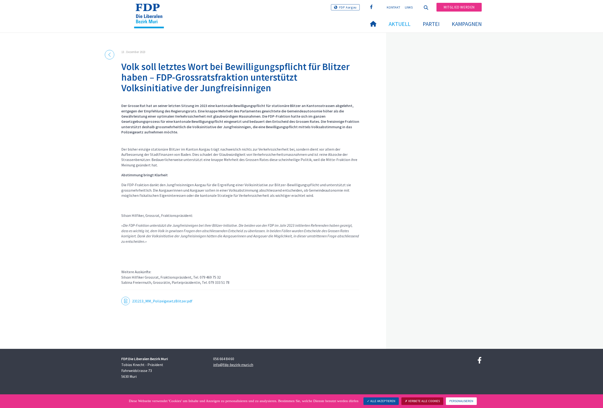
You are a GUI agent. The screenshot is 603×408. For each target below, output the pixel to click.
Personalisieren (461, 401)
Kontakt (393, 7)
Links (409, 7)
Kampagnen (467, 24)
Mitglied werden (459, 7)
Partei (431, 24)
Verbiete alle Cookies (423, 401)
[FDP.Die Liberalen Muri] (150, 10)
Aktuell (400, 24)
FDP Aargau (348, 7)
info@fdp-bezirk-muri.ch (233, 364)
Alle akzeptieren (382, 401)
